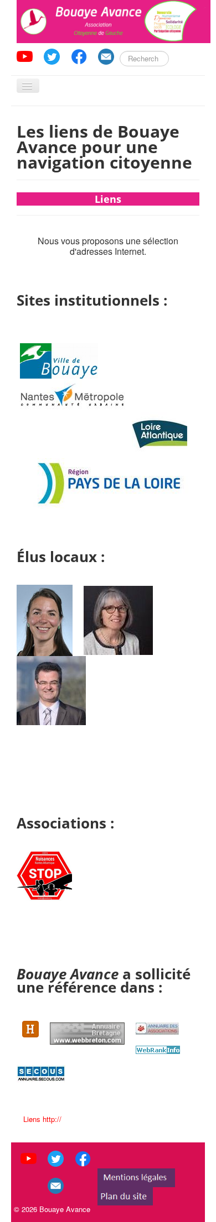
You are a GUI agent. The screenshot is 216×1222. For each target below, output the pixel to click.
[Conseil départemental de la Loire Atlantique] (159, 429)
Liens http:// (42, 1119)
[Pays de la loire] (109, 482)
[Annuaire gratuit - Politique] (41, 1072)
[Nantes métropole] (72, 395)
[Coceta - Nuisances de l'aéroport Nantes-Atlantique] (44, 874)
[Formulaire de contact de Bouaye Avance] (106, 55)
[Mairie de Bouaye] (59, 359)
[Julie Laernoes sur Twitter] (49, 619)
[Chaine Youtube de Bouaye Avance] (24, 55)
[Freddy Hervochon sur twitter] (51, 689)
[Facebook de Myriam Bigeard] (123, 619)
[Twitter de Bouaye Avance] (51, 55)
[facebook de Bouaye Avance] (78, 55)
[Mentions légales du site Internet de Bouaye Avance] (136, 1177)
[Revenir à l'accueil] (113, 20)
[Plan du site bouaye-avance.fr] (125, 1195)
